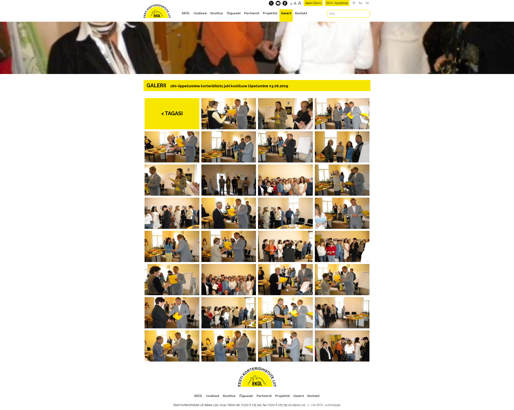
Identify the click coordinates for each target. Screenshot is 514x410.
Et (354, 3)
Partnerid (251, 13)
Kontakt (301, 13)
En (367, 3)
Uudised (200, 13)
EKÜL (186, 13)
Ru (360, 3)
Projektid (270, 13)
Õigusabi (234, 13)
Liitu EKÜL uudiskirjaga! (326, 405)
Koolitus (216, 13)
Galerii (286, 13)
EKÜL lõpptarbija (337, 3)
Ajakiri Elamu (313, 3)
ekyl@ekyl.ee (296, 405)
